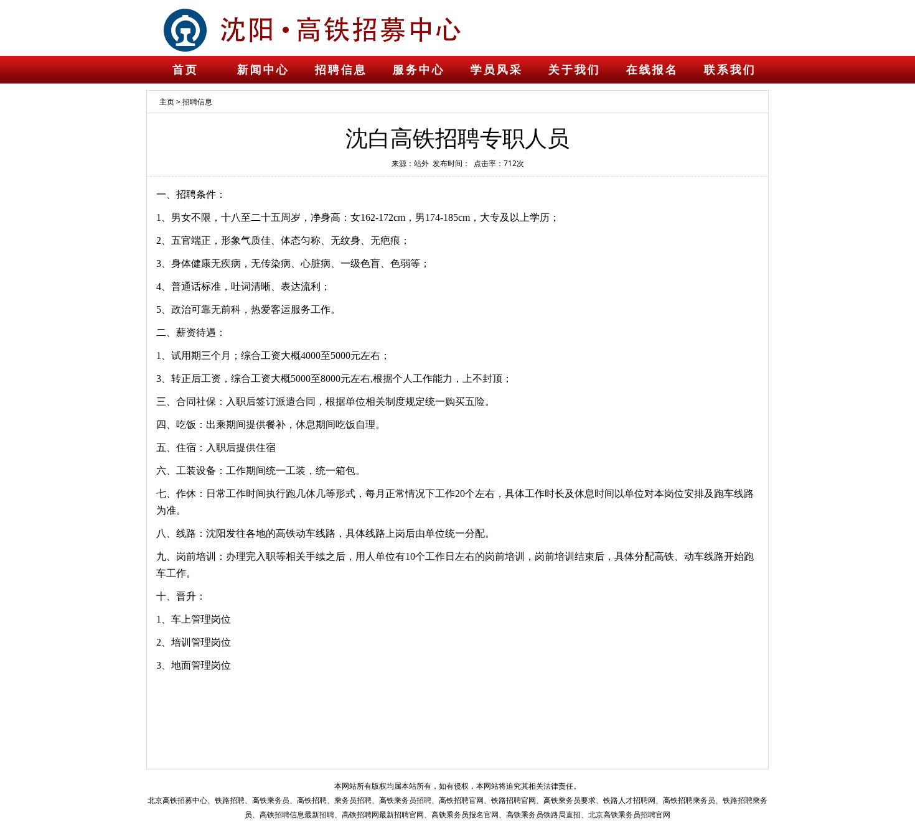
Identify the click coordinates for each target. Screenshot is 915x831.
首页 (185, 69)
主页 (166, 101)
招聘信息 (341, 69)
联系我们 (730, 69)
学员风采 (497, 69)
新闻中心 (263, 69)
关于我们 (574, 69)
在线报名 (652, 69)
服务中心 (419, 69)
